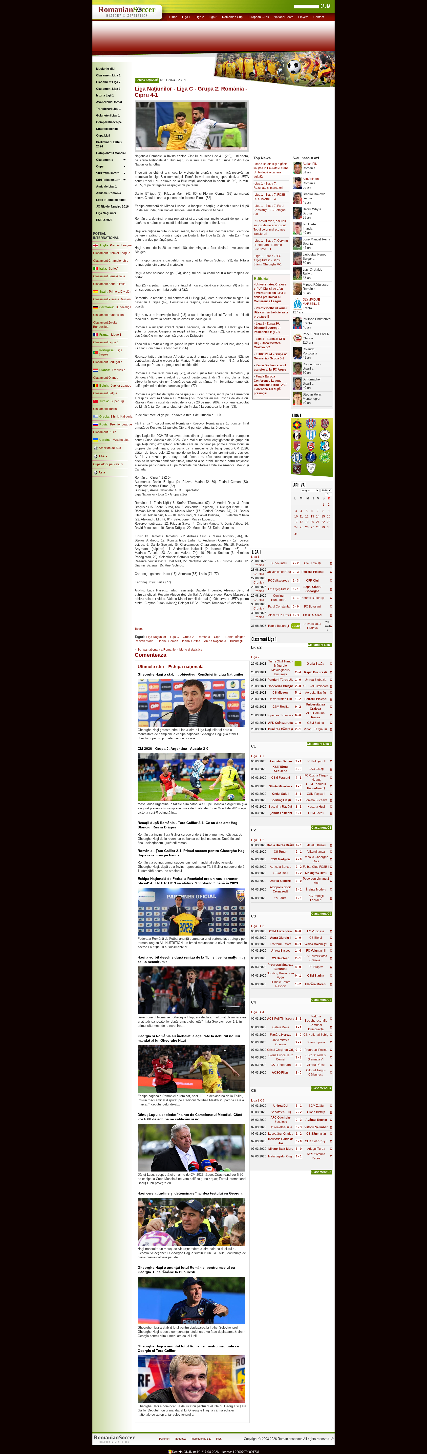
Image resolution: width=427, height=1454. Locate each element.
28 (318, 527)
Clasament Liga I (319, 645)
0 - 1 (296, 589)
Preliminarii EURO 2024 (109, 144)
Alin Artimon (311, 179)
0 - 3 (298, 944)
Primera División (120, 291)
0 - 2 (298, 706)
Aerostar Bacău (315, 692)
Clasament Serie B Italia (109, 284)
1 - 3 (296, 615)
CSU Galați (316, 769)
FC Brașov (316, 967)
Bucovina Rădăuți (281, 806)
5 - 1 (298, 692)
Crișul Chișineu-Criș (280, 1050)
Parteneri (164, 1438)
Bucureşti (236, 641)
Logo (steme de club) (111, 200)
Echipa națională (147, 80)
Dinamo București (312, 598)
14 (318, 516)
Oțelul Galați (312, 563)
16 (328, 516)
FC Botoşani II (316, 761)
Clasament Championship (110, 260)
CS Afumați (280, 873)
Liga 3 (213, 17)
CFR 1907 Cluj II (316, 1141)
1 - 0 (298, 679)
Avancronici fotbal (109, 102)
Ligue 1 (116, 334)
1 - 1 (296, 598)
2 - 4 (298, 672)
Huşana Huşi (316, 806)
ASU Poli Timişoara (315, 686)
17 (296, 522)
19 (307, 522)
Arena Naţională (215, 641)
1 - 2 (298, 699)
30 (328, 527)
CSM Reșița (281, 706)
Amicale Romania (108, 193)
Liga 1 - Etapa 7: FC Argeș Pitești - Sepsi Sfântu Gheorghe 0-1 (268, 260)
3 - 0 (298, 769)
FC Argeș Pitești (278, 589)
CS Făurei (280, 898)
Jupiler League (121, 385)
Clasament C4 (321, 1088)
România (204, 637)
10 (296, 516)
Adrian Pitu (310, 163)
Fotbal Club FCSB (279, 615)
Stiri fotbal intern (107, 173)
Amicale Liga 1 (106, 186)
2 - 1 (298, 729)
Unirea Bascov (280, 950)
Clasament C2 (321, 913)
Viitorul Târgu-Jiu (315, 729)
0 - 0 (296, 606)
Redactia (180, 1438)
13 (312, 516)
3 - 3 (298, 1057)
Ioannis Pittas (191, 641)
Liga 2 (199, 17)
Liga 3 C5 (257, 1100)
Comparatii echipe (109, 122)
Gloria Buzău (315, 663)
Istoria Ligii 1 (105, 95)
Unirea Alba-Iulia (281, 1127)
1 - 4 (298, 950)
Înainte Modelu (316, 889)
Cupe (100, 166)
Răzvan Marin (144, 641)
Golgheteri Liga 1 (108, 115)
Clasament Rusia (104, 432)
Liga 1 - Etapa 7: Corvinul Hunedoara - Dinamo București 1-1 (271, 245)
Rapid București (279, 626)
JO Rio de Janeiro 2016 (112, 206)
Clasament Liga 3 (108, 89)
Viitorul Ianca (316, 851)
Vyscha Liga (120, 440)
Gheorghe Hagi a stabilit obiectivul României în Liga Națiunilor (190, 674)
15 (323, 516)
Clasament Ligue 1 (106, 342)
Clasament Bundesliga (108, 315)
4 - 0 (298, 967)
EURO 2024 (104, 220)
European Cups (258, 17)
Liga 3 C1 (257, 756)
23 (328, 522)
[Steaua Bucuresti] (296, 428)
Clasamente (104, 160)
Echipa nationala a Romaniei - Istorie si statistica (169, 649)
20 (312, 522)
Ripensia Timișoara (280, 715)
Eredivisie (118, 370)
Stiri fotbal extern (108, 180)
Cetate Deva (280, 1027)
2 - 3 (296, 572)
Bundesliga (123, 307)
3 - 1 (298, 761)
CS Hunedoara (281, 1065)
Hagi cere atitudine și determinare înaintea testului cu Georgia (190, 1193)
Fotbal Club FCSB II (316, 866)
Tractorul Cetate (280, 944)
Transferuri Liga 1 (108, 109)
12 (307, 516)
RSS (219, 1438)
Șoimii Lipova (316, 1042)
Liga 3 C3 (257, 926)
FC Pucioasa (315, 931)
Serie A (113, 268)
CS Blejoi (315, 937)
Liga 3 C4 (257, 1012)
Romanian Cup (232, 17)
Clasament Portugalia (107, 362)
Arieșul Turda (316, 1148)
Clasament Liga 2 (108, 82)
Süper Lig (117, 401)
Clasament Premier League (111, 253)
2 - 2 (296, 563)
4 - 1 (298, 777)
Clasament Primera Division (112, 299)
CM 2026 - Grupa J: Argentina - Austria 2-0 (173, 748)
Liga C (174, 637)
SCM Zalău (316, 1105)
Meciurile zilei (105, 68)
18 (301, 522)
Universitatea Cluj (279, 572)
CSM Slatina (315, 723)
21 (318, 522)
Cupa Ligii (103, 135)
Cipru (217, 637)
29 (323, 527)
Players (303, 17)
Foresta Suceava (316, 800)
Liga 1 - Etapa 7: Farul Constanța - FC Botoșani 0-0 (270, 210)
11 (301, 516)
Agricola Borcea (280, 866)
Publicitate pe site (201, 1438)
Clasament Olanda (105, 377)
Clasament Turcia (105, 409)
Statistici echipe (107, 129)
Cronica (259, 565)
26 (307, 527)
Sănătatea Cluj (281, 1112)
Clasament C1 (321, 827)
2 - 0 (298, 686)
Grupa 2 (188, 637)
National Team (283, 17)
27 (312, 527)
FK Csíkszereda (278, 580)
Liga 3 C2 (257, 840)
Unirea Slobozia (315, 679)
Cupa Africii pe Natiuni (108, 464)
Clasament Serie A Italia (109, 276)
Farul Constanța (279, 606)
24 (296, 527)
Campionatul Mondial (111, 153)
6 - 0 (298, 931)
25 (301, 527)
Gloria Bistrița (316, 1112)
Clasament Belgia (105, 393)
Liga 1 (186, 17)
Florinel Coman (167, 641)
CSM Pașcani (316, 794)
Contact (318, 17)
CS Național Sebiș (315, 1034)
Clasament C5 (321, 1172)
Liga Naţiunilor (106, 213)
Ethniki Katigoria (121, 416)
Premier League (121, 245)
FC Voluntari (279, 563)
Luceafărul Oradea (280, 1133)
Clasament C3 (321, 1000)
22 (323, 522)
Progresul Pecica (315, 1050)
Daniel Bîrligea (235, 637)
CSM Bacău (316, 813)
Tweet (139, 629)
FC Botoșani (312, 606)
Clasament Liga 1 (108, 75)
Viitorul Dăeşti (315, 1065)
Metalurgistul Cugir (281, 1156)
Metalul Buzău (316, 845)
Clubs (173, 17)
